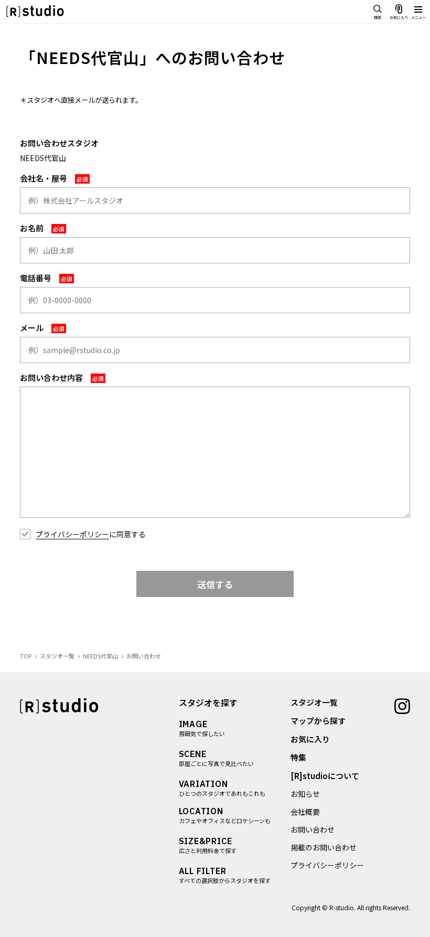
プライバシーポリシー (72, 534)
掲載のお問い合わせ (324, 847)
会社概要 (305, 811)
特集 (298, 757)
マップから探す (318, 720)
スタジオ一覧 (314, 702)
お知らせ (305, 794)
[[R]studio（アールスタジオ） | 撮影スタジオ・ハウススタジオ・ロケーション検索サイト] (35, 11)
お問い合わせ (313, 829)
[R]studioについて (325, 775)
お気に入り (310, 738)
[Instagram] (402, 705)
